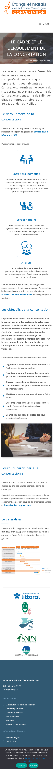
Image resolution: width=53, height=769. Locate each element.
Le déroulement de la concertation (20, 704)
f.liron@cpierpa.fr (10, 689)
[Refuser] (49, 758)
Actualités (10, 720)
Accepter (21, 765)
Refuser (33, 765)
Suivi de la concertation (16, 724)
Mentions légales (13, 737)
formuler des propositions (17, 505)
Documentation (12, 716)
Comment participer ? (15, 708)
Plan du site (11, 741)
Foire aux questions (14, 712)
